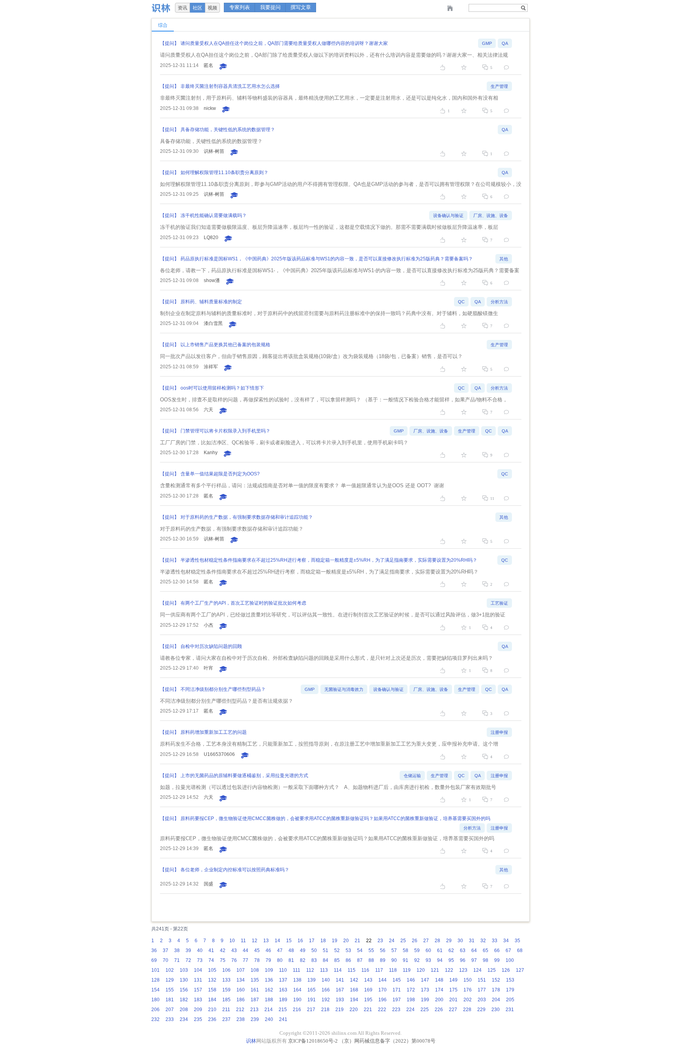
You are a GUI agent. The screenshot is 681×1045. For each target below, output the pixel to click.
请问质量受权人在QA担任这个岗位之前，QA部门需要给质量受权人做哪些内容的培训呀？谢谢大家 (284, 43)
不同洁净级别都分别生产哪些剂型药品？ (223, 689)
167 (340, 990)
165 (311, 990)
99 (497, 960)
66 (497, 950)
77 (245, 960)
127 (520, 970)
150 (467, 980)
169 (368, 990)
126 (506, 970)
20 (346, 940)
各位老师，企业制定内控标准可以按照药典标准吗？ (234, 869)
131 (198, 980)
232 (155, 1019)
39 (188, 950)
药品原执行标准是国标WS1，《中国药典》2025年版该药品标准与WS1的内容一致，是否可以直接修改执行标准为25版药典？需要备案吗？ (326, 259)
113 (324, 970)
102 (170, 970)
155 (170, 990)
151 (482, 980)
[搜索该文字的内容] (523, 7)
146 (411, 980)
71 (177, 960)
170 (382, 990)
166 (326, 990)
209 (198, 1009)
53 (348, 950)
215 (283, 1009)
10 (232, 940)
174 (439, 990)
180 (155, 999)
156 (184, 990)
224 (410, 1009)
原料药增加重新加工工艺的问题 (213, 732)
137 (283, 980)
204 (496, 999)
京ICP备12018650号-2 (313, 1041)
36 (154, 950)
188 (269, 999)
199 (425, 999)
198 (411, 999)
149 (453, 980)
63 (462, 950)
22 (369, 940)
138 (297, 980)
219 (339, 1009)
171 (397, 990)
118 (393, 970)
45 (257, 950)
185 (226, 999)
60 (428, 950)
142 (354, 980)
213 (254, 1009)
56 (382, 950)
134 (240, 980)
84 (325, 960)
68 (520, 950)
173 (425, 990)
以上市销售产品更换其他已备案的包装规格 (225, 344)
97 (474, 960)
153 (510, 980)
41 (211, 950)
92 (417, 960)
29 (449, 940)
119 (407, 970)
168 (354, 990)
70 (165, 960)
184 (212, 999)
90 (394, 960)
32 (483, 940)
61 (440, 950)
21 (357, 940)
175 (453, 990)
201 (453, 999)
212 (240, 1009)
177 (482, 990)
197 (397, 999)
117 (379, 970)
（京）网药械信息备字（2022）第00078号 (387, 1041)
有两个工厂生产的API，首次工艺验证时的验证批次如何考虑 (243, 603)
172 (411, 990)
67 (508, 950)
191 (311, 999)
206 (155, 1009)
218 (325, 1009)
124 (477, 970)
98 (485, 960)
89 (382, 960)
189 (283, 999)
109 (269, 970)
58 (405, 950)
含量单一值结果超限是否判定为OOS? (220, 474)
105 (212, 970)
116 (365, 970)
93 (428, 960)
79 (268, 960)
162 (269, 990)
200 (439, 999)
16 (300, 940)
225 (425, 1009)
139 (311, 980)
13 (266, 940)
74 (211, 960)
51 (325, 950)
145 (397, 980)
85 (337, 960)
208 (184, 1009)
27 (426, 940)
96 (462, 960)
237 (226, 1019)
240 (269, 1019)
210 (212, 1009)
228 (467, 1009)
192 (326, 999)
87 (360, 960)
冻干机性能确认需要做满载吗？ (213, 215)
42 (222, 950)
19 (334, 940)
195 (368, 999)
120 (421, 970)
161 (255, 990)
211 (226, 1009)
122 (449, 970)
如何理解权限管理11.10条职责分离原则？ (224, 172)
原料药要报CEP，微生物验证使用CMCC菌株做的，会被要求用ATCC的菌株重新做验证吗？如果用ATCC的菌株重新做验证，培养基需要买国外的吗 (335, 818)
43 (234, 950)
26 (414, 940)
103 (184, 970)
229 (481, 1009)
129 (170, 980)
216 (297, 1009)
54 (360, 950)
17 (311, 940)
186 (240, 999)
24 (391, 940)
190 (297, 999)
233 (170, 1019)
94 (440, 960)
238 (240, 1019)
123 (463, 970)
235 (198, 1019)
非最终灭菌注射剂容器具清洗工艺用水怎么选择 (230, 86)
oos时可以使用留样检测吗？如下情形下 (222, 388)
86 (348, 960)
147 (425, 980)
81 (291, 960)
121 (435, 970)
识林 (251, 1041)
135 (255, 980)
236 (212, 1019)
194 (354, 999)
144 (382, 980)
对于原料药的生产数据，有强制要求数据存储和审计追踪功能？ (246, 517)
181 (170, 999)
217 (311, 1009)
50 (314, 950)
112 (310, 970)
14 (277, 940)
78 (257, 960)
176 (467, 990)
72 (188, 960)
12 (254, 940)
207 (170, 1009)
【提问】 (169, 43)
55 (371, 950)
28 (437, 940)
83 (314, 960)
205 (510, 999)
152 (496, 980)
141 (340, 980)
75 (222, 960)
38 (177, 950)
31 (471, 940)
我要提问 (270, 7)
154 (155, 990)
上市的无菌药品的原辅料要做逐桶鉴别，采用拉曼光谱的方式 (244, 775)
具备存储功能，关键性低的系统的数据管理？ (227, 129)
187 (255, 999)
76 (234, 960)
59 (417, 950)
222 (382, 1009)
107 (240, 970)
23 (380, 940)
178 (496, 990)
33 (494, 940)
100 (510, 960)
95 (451, 960)
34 (506, 940)
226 (439, 1009)
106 (226, 970)
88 (371, 960)
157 (198, 990)
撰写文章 (300, 7)
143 (368, 980)
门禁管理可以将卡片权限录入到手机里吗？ (225, 431)
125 (491, 970)
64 (474, 950)
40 (200, 950)
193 (340, 999)
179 (510, 990)
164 (297, 990)
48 (291, 950)
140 (326, 980)
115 (351, 970)
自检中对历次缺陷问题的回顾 (211, 646)
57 (394, 950)
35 (517, 940)
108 (255, 970)
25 (403, 940)
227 (453, 1009)
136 (269, 980)
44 (245, 950)
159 (226, 990)
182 (184, 999)
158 (212, 990)
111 (296, 970)
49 (302, 950)
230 (495, 1009)
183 (198, 999)
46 (268, 950)
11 (243, 940)
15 (289, 940)
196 (382, 999)
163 (283, 990)
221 (368, 1009)
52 (337, 950)
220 (354, 1009)
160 (240, 990)
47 (280, 950)
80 (280, 960)
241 (283, 1019)
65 (485, 950)
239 (255, 1019)
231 (510, 1009)
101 (155, 970)
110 (283, 970)
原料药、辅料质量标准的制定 (211, 301)
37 (165, 950)
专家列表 (239, 7)
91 (405, 960)
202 (467, 999)
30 (460, 940)
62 (451, 950)
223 (396, 1009)
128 (155, 980)
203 (482, 999)
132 (212, 980)
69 (154, 960)
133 (226, 980)
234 (184, 1019)
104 (198, 970)
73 (200, 960)
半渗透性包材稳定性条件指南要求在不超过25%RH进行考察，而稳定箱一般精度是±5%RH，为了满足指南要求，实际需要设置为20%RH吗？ (328, 560)
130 (184, 980)
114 (338, 970)
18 (323, 940)
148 (439, 980)
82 (302, 960)
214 (268, 1009)
